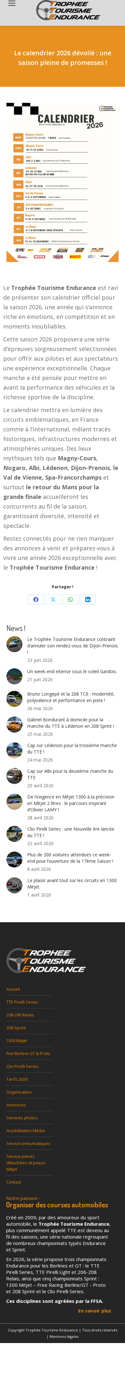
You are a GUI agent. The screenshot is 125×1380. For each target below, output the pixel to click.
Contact (13, 1182)
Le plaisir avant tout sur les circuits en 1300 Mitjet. (72, 883)
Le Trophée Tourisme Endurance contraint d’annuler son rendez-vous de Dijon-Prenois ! (72, 645)
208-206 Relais (20, 1015)
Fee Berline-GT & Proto (28, 1053)
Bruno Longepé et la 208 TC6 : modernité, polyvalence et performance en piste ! (71, 697)
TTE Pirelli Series (22, 1002)
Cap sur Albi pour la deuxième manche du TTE (70, 774)
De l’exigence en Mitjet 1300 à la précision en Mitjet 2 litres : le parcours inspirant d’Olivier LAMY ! (70, 803)
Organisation (19, 1092)
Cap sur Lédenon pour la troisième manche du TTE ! (72, 748)
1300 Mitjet (16, 1040)
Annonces (16, 1105)
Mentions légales (64, 1336)
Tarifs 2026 (17, 1079)
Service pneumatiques (28, 1143)
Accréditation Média (25, 1130)
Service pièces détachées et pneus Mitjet (26, 1162)
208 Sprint (16, 1028)
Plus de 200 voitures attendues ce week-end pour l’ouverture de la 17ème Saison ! (70, 858)
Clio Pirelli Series (22, 1066)
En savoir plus (94, 1310)
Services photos (22, 1118)
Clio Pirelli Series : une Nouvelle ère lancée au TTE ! (70, 832)
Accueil (13, 989)
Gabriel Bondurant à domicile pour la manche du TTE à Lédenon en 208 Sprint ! (70, 723)
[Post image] (14, 644)
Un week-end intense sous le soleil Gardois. (72, 671)
